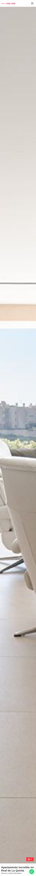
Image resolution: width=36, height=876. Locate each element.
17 (31, 859)
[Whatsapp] (31, 871)
